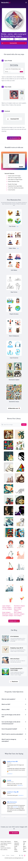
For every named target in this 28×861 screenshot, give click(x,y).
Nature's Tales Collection (6, 841)
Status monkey (16, 850)
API (24, 844)
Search (23, 424)
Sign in (24, 846)
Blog (15, 847)
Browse (16, 841)
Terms (3, 855)
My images (24, 850)
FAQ (24, 843)
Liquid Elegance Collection (6, 843)
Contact (12, 855)
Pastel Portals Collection (6, 847)
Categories (16, 844)
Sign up (24, 847)
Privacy (7, 855)
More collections (4, 849)
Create (15, 846)
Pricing (24, 841)
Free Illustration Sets (14, 200)
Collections (16, 843)
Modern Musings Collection (4, 845)
